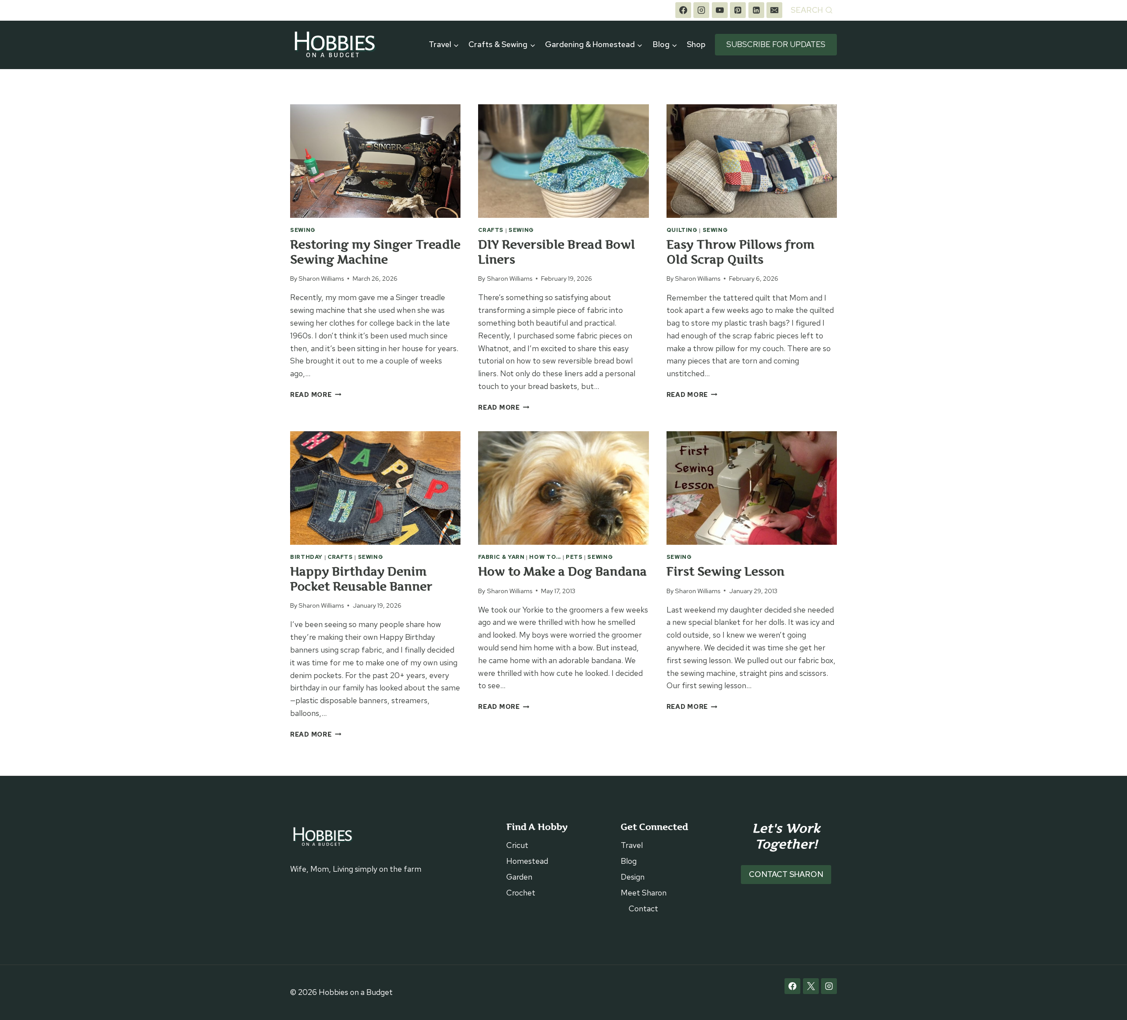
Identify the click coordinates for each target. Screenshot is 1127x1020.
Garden (519, 877)
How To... (545, 557)
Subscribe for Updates (775, 44)
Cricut (517, 845)
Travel (632, 845)
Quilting (682, 230)
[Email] (774, 10)
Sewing (303, 230)
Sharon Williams (321, 278)
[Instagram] (701, 10)
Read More (315, 394)
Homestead (527, 861)
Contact (643, 908)
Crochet (520, 893)
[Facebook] (683, 10)
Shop (696, 44)
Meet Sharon (644, 893)
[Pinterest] (738, 10)
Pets (574, 557)
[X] (811, 986)
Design (633, 877)
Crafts (491, 230)
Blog (629, 861)
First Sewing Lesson (725, 571)
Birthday (306, 557)
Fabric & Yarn (501, 557)
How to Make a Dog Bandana (562, 571)
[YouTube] (720, 10)
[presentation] (375, 161)
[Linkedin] (756, 10)
